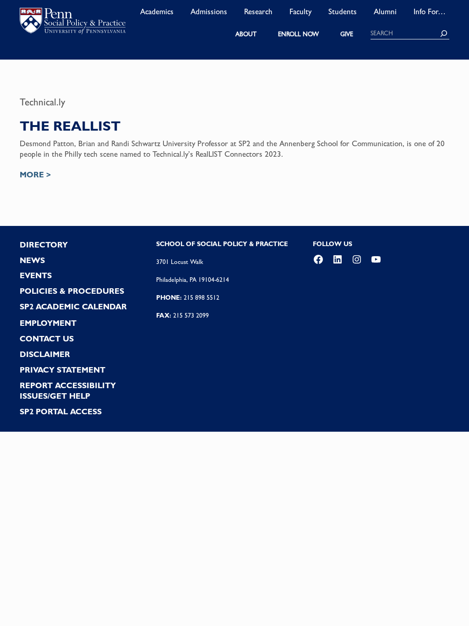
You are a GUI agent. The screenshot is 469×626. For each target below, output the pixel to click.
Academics (157, 11)
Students (342, 11)
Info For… (430, 11)
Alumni (385, 11)
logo (72, 23)
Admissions (209, 11)
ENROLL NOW (298, 34)
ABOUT (245, 34)
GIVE (346, 34)
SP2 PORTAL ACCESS (61, 411)
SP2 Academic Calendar (73, 306)
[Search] (443, 33)
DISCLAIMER (45, 354)
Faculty (300, 11)
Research (258, 11)
